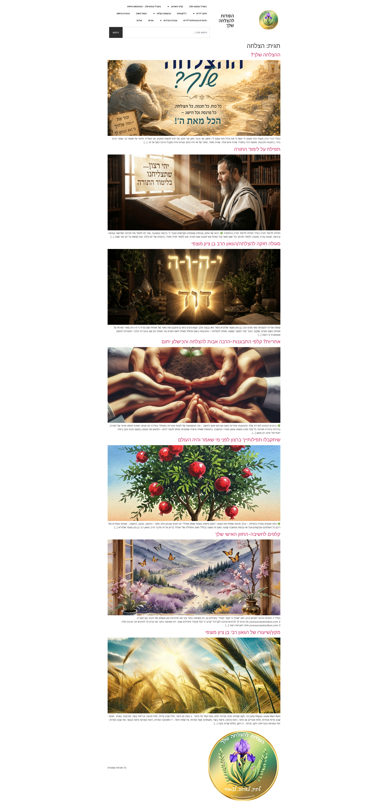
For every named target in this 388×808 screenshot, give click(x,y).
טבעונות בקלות (164, 13)
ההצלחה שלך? (265, 55)
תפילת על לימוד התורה (257, 149)
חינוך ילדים (201, 13)
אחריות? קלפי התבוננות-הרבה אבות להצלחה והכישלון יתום (221, 341)
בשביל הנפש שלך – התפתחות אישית (144, 6)
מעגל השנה (141, 13)
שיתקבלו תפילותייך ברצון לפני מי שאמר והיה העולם (229, 440)
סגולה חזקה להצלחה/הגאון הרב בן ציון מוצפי (235, 244)
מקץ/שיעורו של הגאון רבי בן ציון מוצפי (242, 632)
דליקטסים (181, 13)
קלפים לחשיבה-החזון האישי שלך (247, 534)
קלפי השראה (177, 6)
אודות (151, 20)
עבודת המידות (170, 20)
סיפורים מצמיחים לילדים (195, 20)
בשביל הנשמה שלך (198, 6)
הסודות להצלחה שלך (226, 20)
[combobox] (167, 32)
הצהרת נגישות (123, 13)
